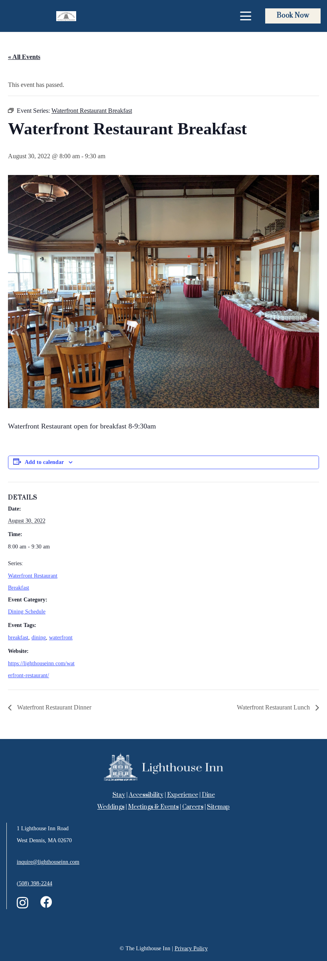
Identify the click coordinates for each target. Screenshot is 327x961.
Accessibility (146, 795)
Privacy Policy (191, 948)
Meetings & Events (153, 807)
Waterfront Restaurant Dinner (53, 707)
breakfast (18, 638)
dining (39, 638)
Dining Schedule (26, 612)
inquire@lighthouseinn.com (48, 862)
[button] (245, 16)
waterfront (61, 638)
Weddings (110, 807)
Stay (118, 795)
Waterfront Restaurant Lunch (274, 707)
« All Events (24, 56)
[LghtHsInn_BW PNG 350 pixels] (66, 16)
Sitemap (218, 807)
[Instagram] (22, 902)
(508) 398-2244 (34, 883)
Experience (182, 795)
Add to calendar (44, 462)
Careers (192, 807)
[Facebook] (46, 902)
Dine (208, 795)
